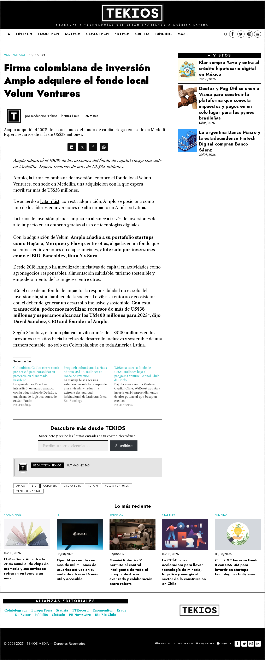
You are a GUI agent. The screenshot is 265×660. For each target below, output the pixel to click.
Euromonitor (103, 610)
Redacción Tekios (44, 116)
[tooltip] (232, 34)
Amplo (20, 486)
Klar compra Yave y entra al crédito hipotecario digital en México (229, 68)
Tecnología (13, 515)
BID (34, 486)
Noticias (19, 55)
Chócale (58, 615)
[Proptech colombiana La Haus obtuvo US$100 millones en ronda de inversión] (89, 384)
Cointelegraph (15, 610)
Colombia (50, 486)
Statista (62, 610)
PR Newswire (80, 615)
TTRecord (80, 610)
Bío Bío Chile (105, 615)
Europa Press (41, 610)
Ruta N (93, 486)
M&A (7, 55)
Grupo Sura (72, 486)
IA (58, 515)
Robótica (116, 515)
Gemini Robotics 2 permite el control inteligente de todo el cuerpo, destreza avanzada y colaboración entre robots (131, 572)
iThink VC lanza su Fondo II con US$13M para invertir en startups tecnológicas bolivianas (237, 567)
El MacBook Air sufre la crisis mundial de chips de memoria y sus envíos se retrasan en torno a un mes (26, 568)
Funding (221, 515)
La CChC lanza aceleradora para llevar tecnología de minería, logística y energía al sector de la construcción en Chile (184, 572)
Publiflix (41, 615)
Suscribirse (123, 446)
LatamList (49, 201)
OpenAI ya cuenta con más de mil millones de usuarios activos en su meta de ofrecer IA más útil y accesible (77, 569)
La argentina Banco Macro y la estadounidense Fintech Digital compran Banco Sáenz (229, 141)
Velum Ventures (117, 486)
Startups (168, 515)
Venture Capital (28, 491)
